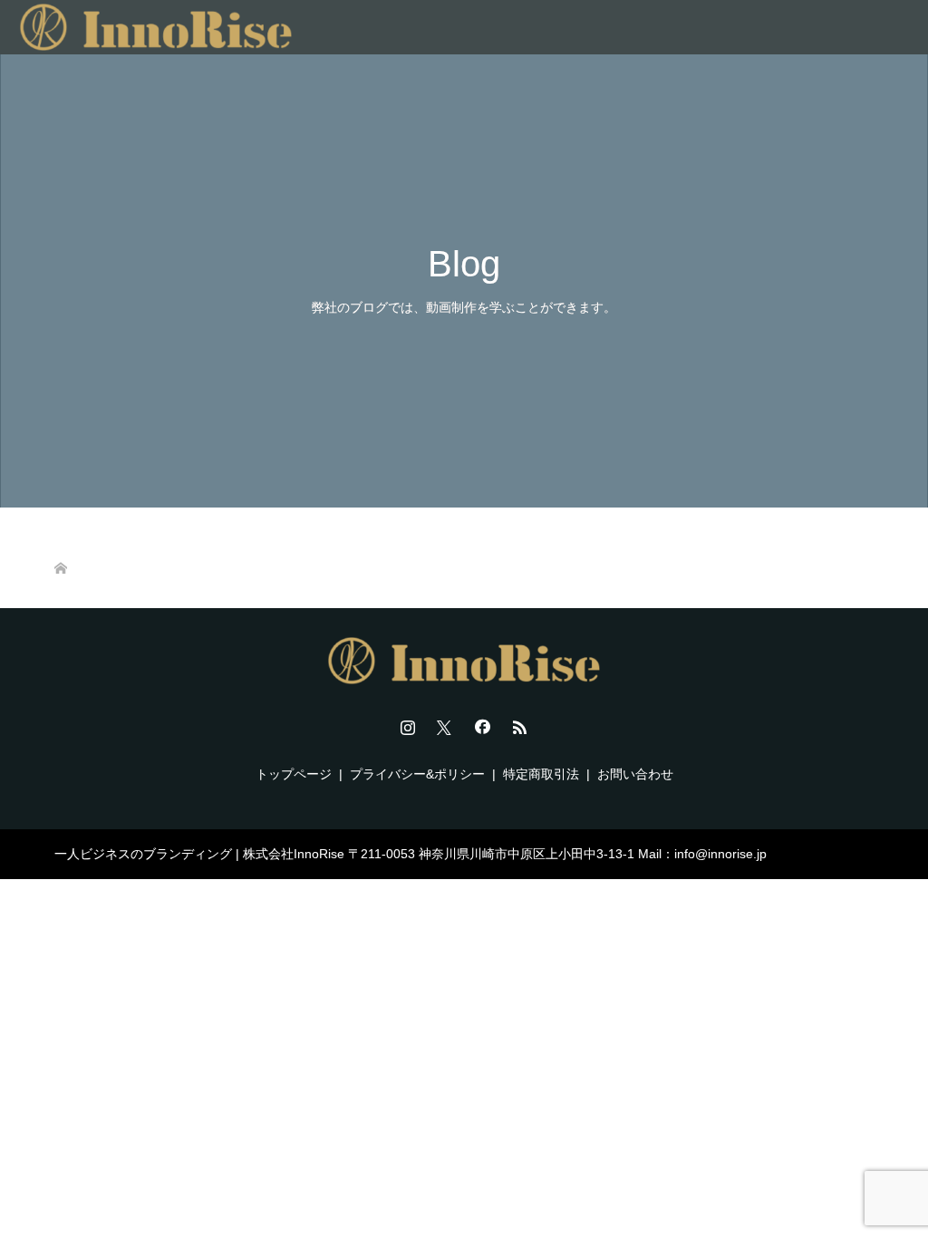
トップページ (294, 774)
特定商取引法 (541, 774)
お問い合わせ (635, 774)
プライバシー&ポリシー (417, 774)
